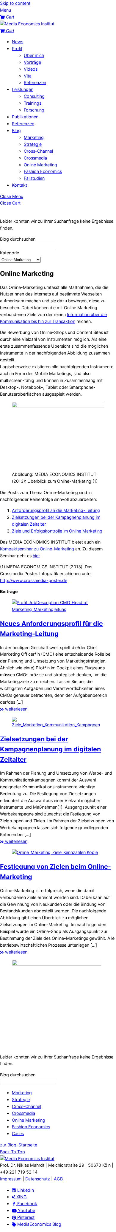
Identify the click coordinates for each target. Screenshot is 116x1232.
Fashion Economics (43, 171)
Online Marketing (40, 164)
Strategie (33, 144)
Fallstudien (34, 178)
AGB (58, 1178)
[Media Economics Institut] (27, 23)
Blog (16, 130)
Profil (17, 48)
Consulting (34, 96)
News (17, 41)
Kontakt (19, 185)
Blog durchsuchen (17, 239)
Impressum (10, 1178)
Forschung (34, 109)
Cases (18, 1133)
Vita (28, 75)
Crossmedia (35, 157)
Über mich (34, 55)
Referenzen (35, 82)
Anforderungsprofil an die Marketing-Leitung (56, 510)
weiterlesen (15, 708)
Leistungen (22, 89)
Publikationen (25, 116)
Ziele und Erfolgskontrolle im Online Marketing (57, 530)
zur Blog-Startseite (18, 1144)
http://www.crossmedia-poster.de (33, 580)
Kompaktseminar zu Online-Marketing (37, 548)
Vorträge (32, 62)
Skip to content (15, 3)
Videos (30, 69)
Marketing (34, 137)
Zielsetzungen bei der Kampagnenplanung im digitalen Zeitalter (50, 749)
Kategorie (9, 252)
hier (36, 555)
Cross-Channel (38, 151)
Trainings (32, 103)
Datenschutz (37, 1178)
